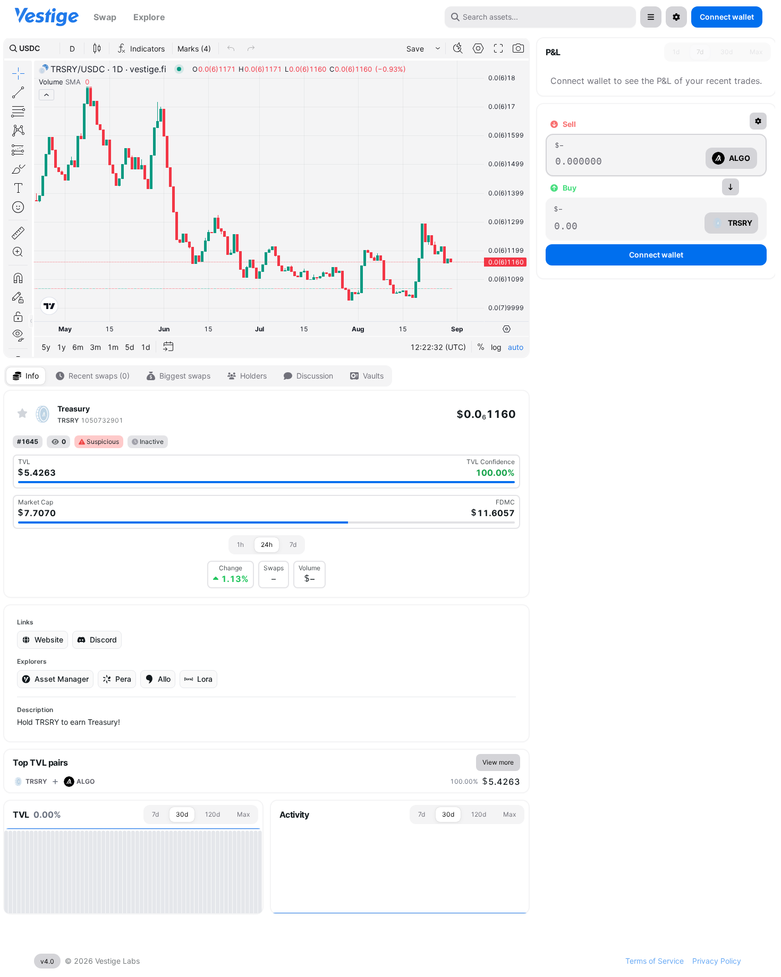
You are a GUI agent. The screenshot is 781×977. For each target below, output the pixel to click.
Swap (105, 17)
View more (498, 762)
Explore (149, 17)
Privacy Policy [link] (716, 960)
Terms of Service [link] (654, 960)
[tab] (25, 375)
